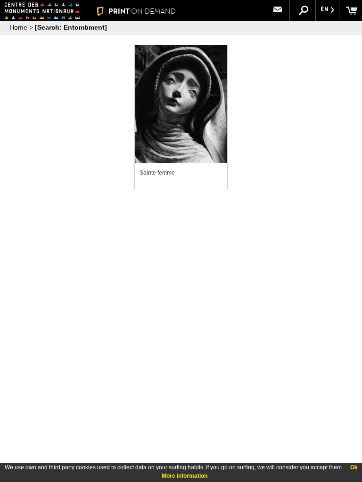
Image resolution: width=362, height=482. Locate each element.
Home (18, 27)
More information (184, 476)
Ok (354, 467)
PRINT (141, 11)
